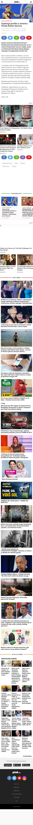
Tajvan (14, 166)
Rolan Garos (6, 166)
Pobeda (23, 163)
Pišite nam (16, 797)
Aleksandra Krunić (7, 163)
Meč (16, 163)
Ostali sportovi (6, 21)
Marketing (16, 787)
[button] (2, 204)
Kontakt (16, 784)
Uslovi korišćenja (16, 794)
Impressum (16, 790)
